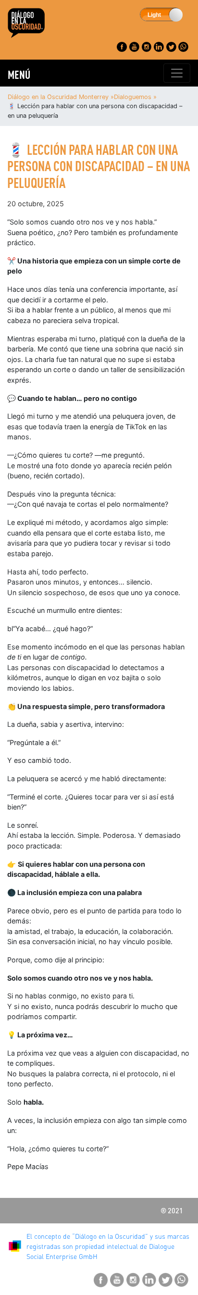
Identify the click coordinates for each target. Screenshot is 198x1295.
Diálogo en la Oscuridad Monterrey (58, 96)
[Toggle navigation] (176, 73)
